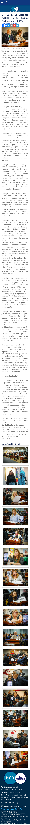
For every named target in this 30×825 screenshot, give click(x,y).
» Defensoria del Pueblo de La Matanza (13, 813)
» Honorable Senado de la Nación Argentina (14, 823)
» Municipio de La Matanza (9, 811)
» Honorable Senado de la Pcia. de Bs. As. (14, 815)
